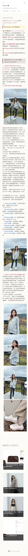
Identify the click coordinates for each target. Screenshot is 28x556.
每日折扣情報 (10, 435)
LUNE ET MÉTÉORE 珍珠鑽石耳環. (14, 274)
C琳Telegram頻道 (12, 37)
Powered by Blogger (15, 551)
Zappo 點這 (8, 221)
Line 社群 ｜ (14, 11)
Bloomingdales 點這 (11, 209)
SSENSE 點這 (8, 227)
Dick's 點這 (7, 223)
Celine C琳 (5, 5)
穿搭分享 (16, 435)
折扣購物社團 (11, 44)
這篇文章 (14, 300)
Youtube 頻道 (8, 53)
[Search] (25, 2)
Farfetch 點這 (8, 231)
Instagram (7, 48)
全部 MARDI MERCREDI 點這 (13, 85)
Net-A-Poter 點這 (9, 233)
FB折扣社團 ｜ (6, 11)
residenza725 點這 (10, 203)
